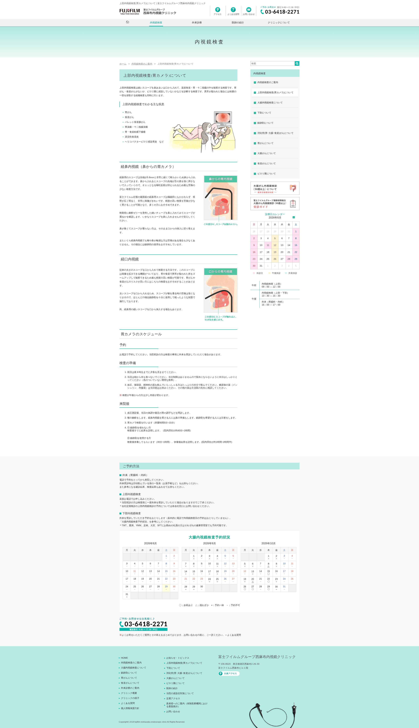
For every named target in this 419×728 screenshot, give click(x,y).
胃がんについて (265, 143)
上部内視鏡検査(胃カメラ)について (275, 92)
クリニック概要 (129, 693)
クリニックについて (279, 22)
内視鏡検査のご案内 (267, 82)
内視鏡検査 (156, 22)
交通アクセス (173, 698)
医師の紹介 (238, 22)
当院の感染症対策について (180, 693)
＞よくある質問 (233, 635)
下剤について (264, 112)
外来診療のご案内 (130, 688)
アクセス (218, 14)
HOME (124, 658)
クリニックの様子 (130, 698)
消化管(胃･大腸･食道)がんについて (275, 133)
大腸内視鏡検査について (270, 102)
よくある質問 (233, 14)
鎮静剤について (265, 123)
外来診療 (197, 22)
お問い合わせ (249, 14)
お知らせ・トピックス (177, 658)
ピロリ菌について (266, 173)
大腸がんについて (266, 153)
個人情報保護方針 (130, 708)
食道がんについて (266, 163)
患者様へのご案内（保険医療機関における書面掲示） (187, 705)
